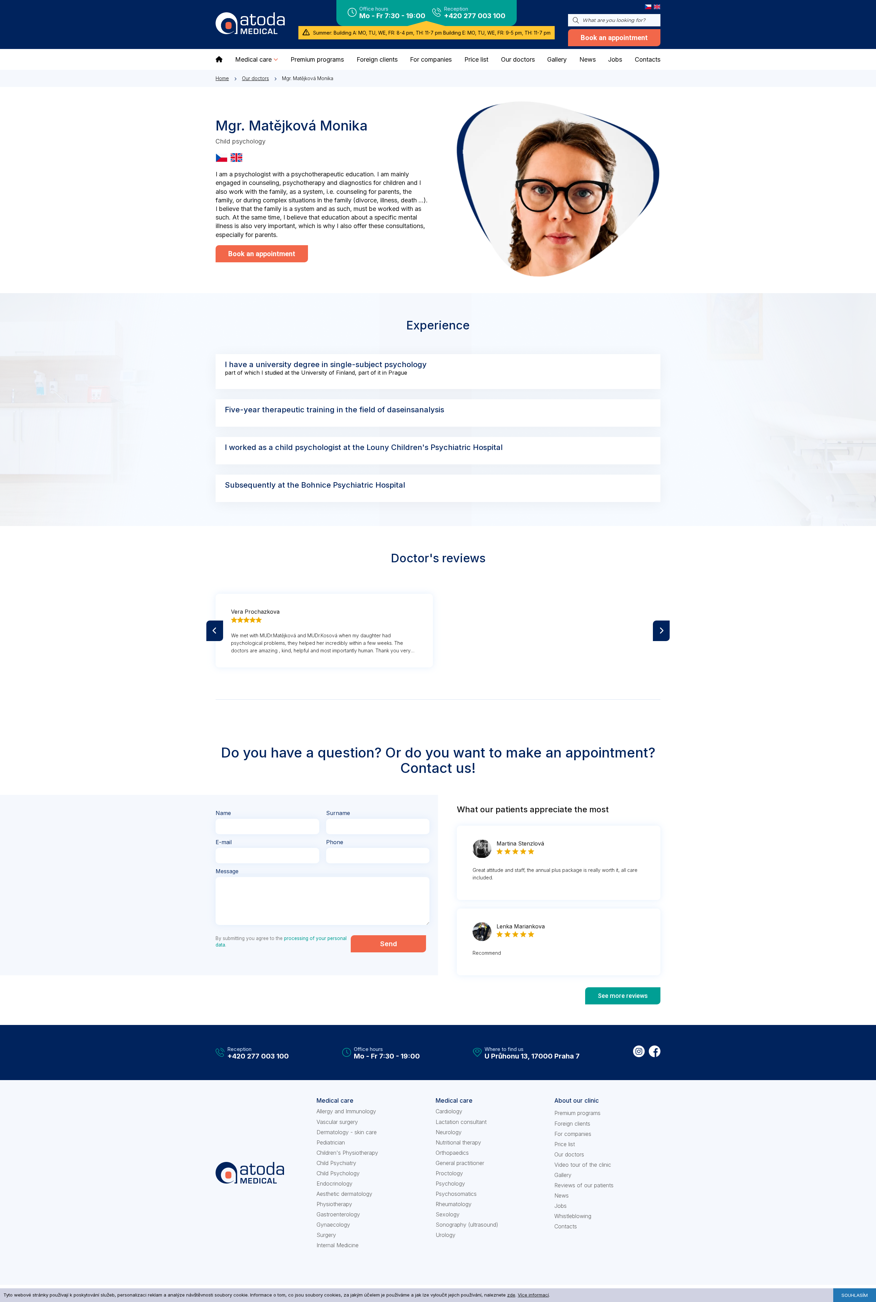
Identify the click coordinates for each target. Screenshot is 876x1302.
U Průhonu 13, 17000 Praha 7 (532, 1056)
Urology (445, 1234)
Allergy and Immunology (346, 1111)
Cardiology (449, 1111)
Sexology (448, 1214)
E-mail (224, 842)
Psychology (450, 1183)
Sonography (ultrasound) (467, 1224)
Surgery (326, 1234)
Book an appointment (614, 38)
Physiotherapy (334, 1204)
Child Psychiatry (336, 1163)
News (561, 1195)
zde (511, 1295)
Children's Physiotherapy (347, 1152)
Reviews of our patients (584, 1185)
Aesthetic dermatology (344, 1193)
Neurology (449, 1132)
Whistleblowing (572, 1216)
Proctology (449, 1173)
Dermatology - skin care (347, 1132)
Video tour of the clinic (582, 1164)
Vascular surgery (337, 1121)
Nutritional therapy (458, 1142)
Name (223, 813)
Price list (564, 1144)
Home (222, 78)
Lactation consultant (461, 1121)
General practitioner (460, 1163)
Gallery (562, 1175)
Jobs (560, 1205)
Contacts (565, 1226)
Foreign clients (572, 1123)
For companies (572, 1133)
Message (227, 871)
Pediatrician (331, 1142)
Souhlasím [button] (854, 1295)
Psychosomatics (456, 1193)
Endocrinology (334, 1183)
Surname (338, 813)
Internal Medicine (338, 1245)
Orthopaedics (452, 1152)
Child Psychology (338, 1173)
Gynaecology (333, 1224)
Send (388, 944)
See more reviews (623, 995)
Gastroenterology (338, 1214)
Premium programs (577, 1113)
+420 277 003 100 (474, 16)
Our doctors (255, 78)
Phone (334, 842)
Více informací (533, 1295)
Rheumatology (454, 1204)
